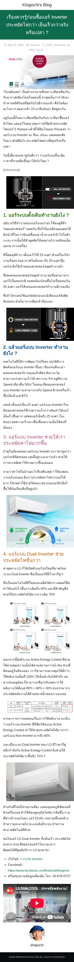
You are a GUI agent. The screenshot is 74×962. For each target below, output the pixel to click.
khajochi (35, 45)
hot (37, 49)
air (68, 45)
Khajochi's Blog (37, 4)
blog (31, 49)
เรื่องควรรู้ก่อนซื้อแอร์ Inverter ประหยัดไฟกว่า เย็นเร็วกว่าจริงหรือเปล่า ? (37, 24)
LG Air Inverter (33, 859)
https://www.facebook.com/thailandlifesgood (38, 870)
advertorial (59, 45)
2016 (49, 45)
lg (42, 49)
